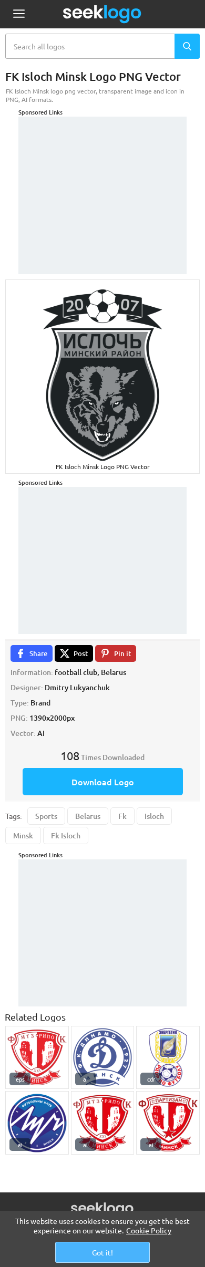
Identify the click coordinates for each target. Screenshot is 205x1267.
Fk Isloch (65, 835)
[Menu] (18, 14)
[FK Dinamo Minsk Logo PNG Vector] (103, 1057)
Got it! (102, 1252)
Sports (46, 816)
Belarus (87, 816)
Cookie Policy (148, 1230)
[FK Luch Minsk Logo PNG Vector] (37, 1123)
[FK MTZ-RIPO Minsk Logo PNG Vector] (37, 1057)
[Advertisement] (102, 182)
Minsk (23, 835)
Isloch (154, 816)
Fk (122, 816)
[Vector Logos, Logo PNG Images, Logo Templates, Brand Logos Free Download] (102, 14)
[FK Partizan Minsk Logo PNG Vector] (168, 1123)
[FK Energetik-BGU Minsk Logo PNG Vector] (168, 1057)
